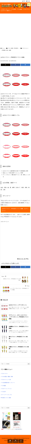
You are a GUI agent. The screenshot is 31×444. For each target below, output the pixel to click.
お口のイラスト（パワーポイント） (18, 305)
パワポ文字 (3, 391)
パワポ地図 (3, 385)
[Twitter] (5, 65)
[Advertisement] (15, 29)
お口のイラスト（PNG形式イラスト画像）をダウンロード (15, 209)
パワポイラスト (4, 373)
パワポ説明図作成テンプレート (8, 382)
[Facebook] (15, 65)
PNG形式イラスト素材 (6, 397)
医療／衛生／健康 (7, 50)
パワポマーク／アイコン (6, 388)
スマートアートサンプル (6, 394)
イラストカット (25, 48)
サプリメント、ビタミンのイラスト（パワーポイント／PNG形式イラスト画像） (19, 316)
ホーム (3, 48)
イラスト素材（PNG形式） (13, 48)
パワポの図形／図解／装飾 (7, 376)
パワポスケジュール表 (6, 379)
